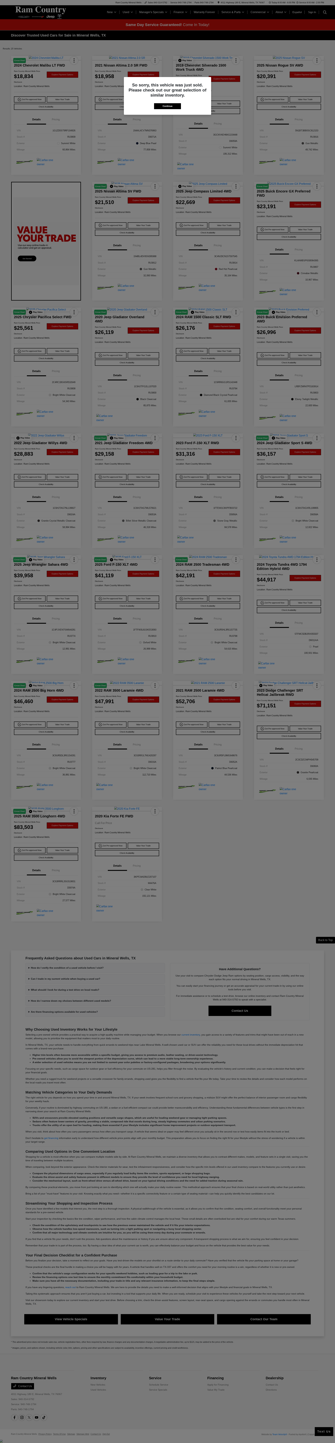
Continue (167, 106)
